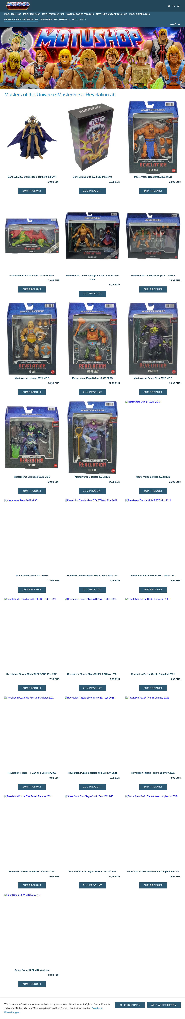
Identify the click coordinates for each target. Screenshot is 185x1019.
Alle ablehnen (130, 1005)
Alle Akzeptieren (163, 1005)
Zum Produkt (32, 191)
